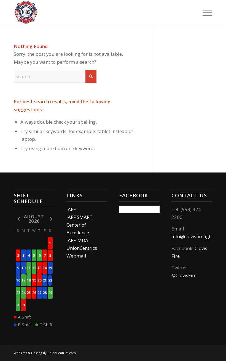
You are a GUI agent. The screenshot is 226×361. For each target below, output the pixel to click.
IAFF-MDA (77, 240)
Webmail (76, 256)
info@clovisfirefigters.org (198, 236)
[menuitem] (204, 12)
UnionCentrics (81, 248)
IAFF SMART (79, 217)
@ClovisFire (184, 275)
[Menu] (204, 12)
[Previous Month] (18, 218)
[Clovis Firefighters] (26, 12)
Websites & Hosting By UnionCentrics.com (45, 353)
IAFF (71, 209)
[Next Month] (50, 218)
